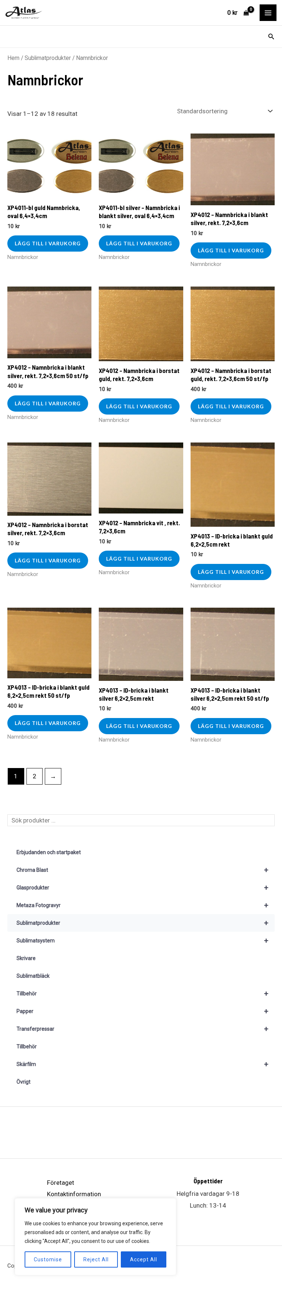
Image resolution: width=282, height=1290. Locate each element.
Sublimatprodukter (48, 57)
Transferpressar (142, 1028)
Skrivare (26, 958)
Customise (48, 1259)
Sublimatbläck (33, 976)
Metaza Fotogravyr (142, 905)
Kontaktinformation (74, 1194)
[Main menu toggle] (268, 12)
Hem (13, 57)
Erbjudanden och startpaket (49, 852)
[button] (271, 36)
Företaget (60, 1182)
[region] (95, 1236)
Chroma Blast (142, 870)
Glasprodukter (142, 887)
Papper (142, 1011)
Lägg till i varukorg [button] (48, 243)
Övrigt (23, 1082)
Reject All (96, 1259)
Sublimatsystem (142, 940)
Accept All (143, 1259)
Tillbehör (142, 993)
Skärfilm (142, 1064)
